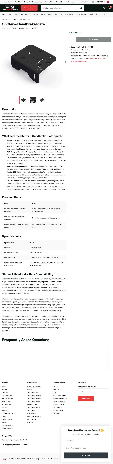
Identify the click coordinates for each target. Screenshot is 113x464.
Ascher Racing (7, 398)
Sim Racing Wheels (34, 395)
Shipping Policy (58, 404)
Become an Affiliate (60, 398)
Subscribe (86, 398)
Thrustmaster (7, 395)
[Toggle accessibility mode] (92, 1)
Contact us (86, 2)
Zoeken (81, 8)
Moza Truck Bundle (34, 416)
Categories (32, 382)
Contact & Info (59, 382)
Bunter (27, 14)
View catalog (29, 8)
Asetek (4, 410)
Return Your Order (59, 395)
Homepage (6, 19)
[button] (65, 61)
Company (56, 413)
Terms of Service (59, 401)
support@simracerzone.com (16, 445)
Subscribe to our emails (87, 386)
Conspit (5, 392)
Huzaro (4, 422)
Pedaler (35, 14)
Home (4, 14)
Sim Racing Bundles (34, 398)
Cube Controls (7, 419)
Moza (4, 386)
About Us (56, 389)
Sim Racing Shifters (34, 407)
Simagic (5, 389)
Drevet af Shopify (32, 459)
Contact (55, 386)
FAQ (54, 392)
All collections (10, 14)
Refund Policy (58, 407)
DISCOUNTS (94, 14)
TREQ (27, 28)
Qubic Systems (7, 428)
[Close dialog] (108, 428)
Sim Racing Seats (33, 401)
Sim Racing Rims (33, 392)
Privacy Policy (58, 410)
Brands (5, 382)
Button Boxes (32, 404)
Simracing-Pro (7, 425)
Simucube (5, 407)
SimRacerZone (7, 413)
